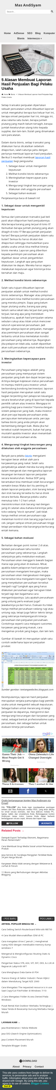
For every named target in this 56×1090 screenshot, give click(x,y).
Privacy (27, 1066)
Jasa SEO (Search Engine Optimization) (21, 1033)
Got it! (7, 1086)
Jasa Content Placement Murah (17, 1039)
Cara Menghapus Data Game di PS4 (20, 972)
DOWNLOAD (30, 1061)
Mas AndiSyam (28, 5)
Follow (13, 823)
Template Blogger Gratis (14, 1045)
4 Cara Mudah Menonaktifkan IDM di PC (22, 935)
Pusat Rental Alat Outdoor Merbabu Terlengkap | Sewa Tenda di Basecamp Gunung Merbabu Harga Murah (27, 1009)
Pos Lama (46, 918)
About (16, 1066)
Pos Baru (10, 918)
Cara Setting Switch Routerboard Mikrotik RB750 (26, 929)
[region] (28, 22)
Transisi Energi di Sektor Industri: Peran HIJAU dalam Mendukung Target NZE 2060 (25, 980)
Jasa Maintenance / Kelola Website (19, 1027)
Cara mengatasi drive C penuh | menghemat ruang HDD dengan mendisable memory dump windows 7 (26, 944)
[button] (10, 791)
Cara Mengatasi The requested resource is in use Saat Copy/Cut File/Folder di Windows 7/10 (26, 989)
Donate (47, 823)
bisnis (28, 455)
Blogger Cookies (40, 1083)
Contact (39, 1066)
